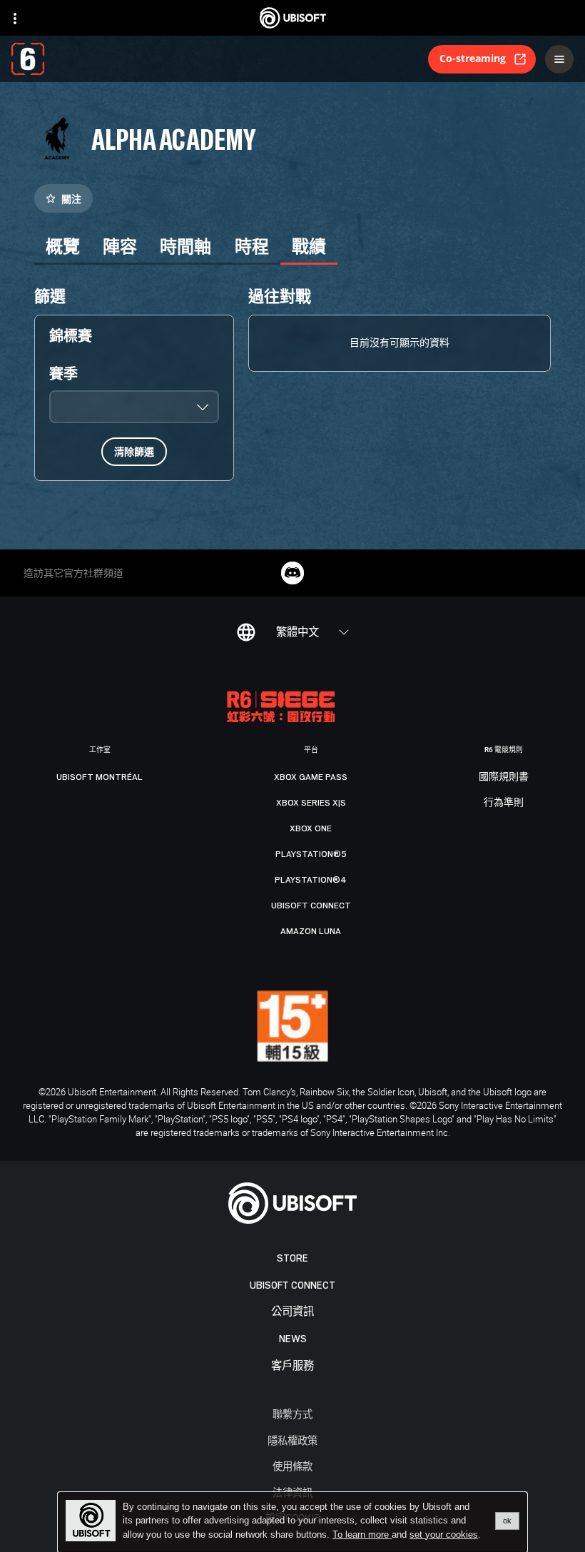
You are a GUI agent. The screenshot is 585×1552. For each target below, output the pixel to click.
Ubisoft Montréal (99, 777)
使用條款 (292, 1466)
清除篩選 (134, 451)
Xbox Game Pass (310, 777)
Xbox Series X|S (311, 803)
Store (292, 1258)
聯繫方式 (292, 1414)
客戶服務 (292, 1366)
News (293, 1339)
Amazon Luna (310, 931)
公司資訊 (292, 1312)
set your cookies (444, 1535)
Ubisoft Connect (292, 1285)
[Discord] (292, 573)
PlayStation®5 (311, 854)
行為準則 (504, 803)
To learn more (362, 1534)
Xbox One (311, 828)
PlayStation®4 (311, 880)
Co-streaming (472, 58)
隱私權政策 (292, 1440)
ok (507, 1520)
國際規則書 (504, 777)
